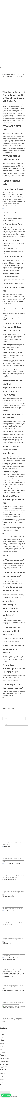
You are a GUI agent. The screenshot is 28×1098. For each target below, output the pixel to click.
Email (1, 1085)
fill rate (19, 521)
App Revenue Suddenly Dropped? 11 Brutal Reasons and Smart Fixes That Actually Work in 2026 (13, 860)
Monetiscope (6, 541)
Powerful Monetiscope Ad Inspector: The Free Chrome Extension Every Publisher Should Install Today (14, 987)
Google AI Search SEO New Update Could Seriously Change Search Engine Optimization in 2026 (14, 1020)
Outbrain (21, 334)
